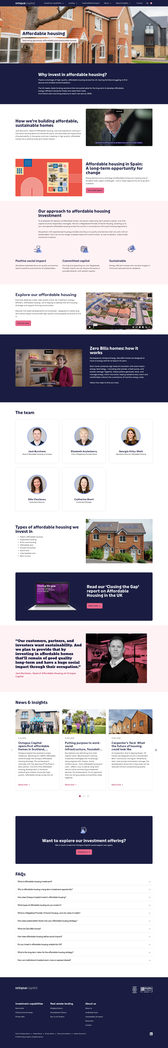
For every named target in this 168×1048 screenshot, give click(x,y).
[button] (84, 881)
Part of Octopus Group (22, 1033)
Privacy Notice (49, 1033)
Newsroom (89, 1021)
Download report (95, 190)
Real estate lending (61, 1003)
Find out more (23, 323)
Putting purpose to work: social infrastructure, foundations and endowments (84, 746)
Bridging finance (56, 1008)
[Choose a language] (151, 3)
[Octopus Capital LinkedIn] (151, 1034)
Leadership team (91, 1012)
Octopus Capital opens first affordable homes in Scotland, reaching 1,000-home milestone (33, 746)
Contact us (82, 852)
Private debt (20, 1017)
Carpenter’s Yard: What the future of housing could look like (128, 746)
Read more (93, 606)
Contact (140, 3)
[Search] (147, 3)
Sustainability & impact (90, 3)
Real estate (19, 1008)
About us (90, 1003)
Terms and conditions (64, 1033)
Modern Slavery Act (80, 1033)
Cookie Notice (37, 1033)
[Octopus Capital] (25, 3)
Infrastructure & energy (24, 1012)
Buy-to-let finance (57, 1017)
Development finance (58, 1012)
